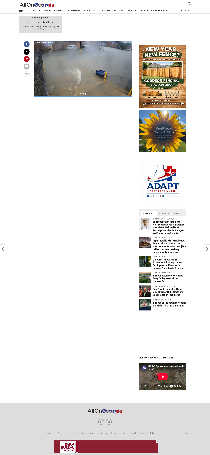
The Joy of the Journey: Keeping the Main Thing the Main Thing (169, 304)
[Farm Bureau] (106, 452)
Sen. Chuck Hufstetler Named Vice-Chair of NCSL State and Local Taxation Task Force (168, 292)
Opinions (105, 10)
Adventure (74, 10)
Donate (184, 10)
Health (132, 10)
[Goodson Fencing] (162, 107)
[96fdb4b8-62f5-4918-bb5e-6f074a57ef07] (162, 151)
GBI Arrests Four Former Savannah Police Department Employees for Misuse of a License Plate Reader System (168, 264)
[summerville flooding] (83, 95)
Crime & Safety (159, 10)
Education (90, 10)
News (46, 10)
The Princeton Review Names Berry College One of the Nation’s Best (168, 278)
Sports (143, 10)
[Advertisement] (162, 333)
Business (119, 10)
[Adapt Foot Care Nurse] (162, 203)
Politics (58, 10)
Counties (35, 10)
